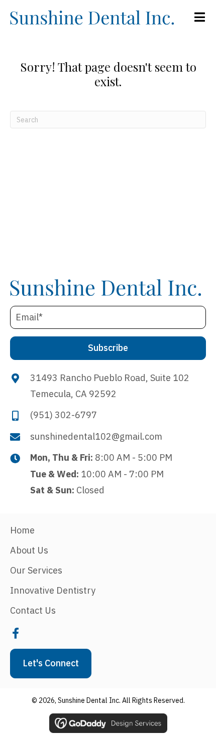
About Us (29, 550)
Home (22, 530)
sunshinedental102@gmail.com (96, 436)
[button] (108, 348)
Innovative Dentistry (52, 590)
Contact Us (33, 610)
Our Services (36, 570)
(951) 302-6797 (63, 415)
